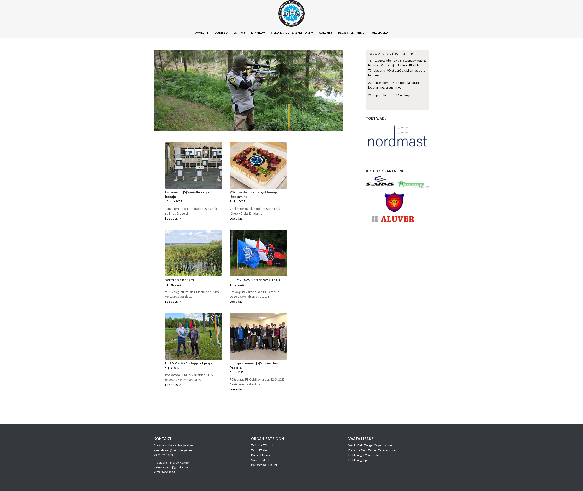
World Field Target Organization (370, 445)
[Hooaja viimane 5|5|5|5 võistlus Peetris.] (258, 336)
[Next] (339, 90)
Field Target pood (360, 460)
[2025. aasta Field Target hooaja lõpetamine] (258, 165)
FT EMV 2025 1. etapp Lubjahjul (189, 363)
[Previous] (158, 90)
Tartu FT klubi (260, 450)
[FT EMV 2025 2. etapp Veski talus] (258, 253)
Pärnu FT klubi (261, 455)
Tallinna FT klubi (262, 445)
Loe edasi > (173, 218)
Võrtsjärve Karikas (179, 280)
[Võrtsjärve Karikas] (193, 253)
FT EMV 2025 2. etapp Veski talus (255, 280)
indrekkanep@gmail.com (171, 467)
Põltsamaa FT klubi (264, 465)
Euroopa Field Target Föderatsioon (372, 450)
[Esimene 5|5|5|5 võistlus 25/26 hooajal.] (193, 165)
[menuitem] (202, 32)
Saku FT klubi (260, 460)
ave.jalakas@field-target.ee (173, 450)
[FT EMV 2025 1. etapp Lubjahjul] (193, 336)
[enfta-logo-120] (291, 13)
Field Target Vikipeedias (364, 455)
